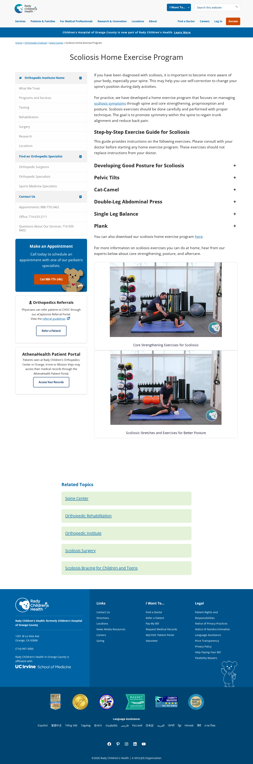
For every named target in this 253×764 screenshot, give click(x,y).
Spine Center (56, 42)
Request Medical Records (161, 629)
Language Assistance (208, 635)
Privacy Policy (203, 646)
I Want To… (177, 7)
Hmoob (189, 725)
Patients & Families (43, 21)
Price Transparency (207, 640)
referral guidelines (54, 318)
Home (18, 42)
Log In (218, 21)
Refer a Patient (51, 331)
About (153, 21)
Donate (233, 21)
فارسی (125, 725)
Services (20, 21)
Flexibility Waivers (206, 658)
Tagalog (86, 725)
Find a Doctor (186, 21)
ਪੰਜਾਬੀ (171, 725)
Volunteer (152, 640)
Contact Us (103, 612)
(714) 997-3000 (24, 648)
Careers (204, 21)
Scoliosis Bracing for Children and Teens (101, 568)
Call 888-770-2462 (51, 279)
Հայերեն (111, 725)
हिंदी (199, 725)
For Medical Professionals (76, 21)
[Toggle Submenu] (80, 78)
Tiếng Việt (71, 725)
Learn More (182, 32)
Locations (138, 21)
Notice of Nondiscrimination (212, 629)
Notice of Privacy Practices (211, 623)
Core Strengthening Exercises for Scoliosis (166, 345)
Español (43, 725)
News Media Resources (110, 629)
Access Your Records (51, 382)
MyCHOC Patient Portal (160, 635)
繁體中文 (56, 725)
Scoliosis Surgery (80, 550)
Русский (137, 725)
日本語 (150, 725)
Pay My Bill (152, 623)
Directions (102, 618)
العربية (160, 725)
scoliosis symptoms (110, 103)
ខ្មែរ (179, 725)
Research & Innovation (112, 21)
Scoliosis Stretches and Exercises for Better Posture (166, 433)
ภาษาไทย (209, 725)
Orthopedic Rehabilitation (88, 515)
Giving (100, 640)
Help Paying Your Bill (208, 652)
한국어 (98, 725)
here (199, 236)
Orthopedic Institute (35, 42)
